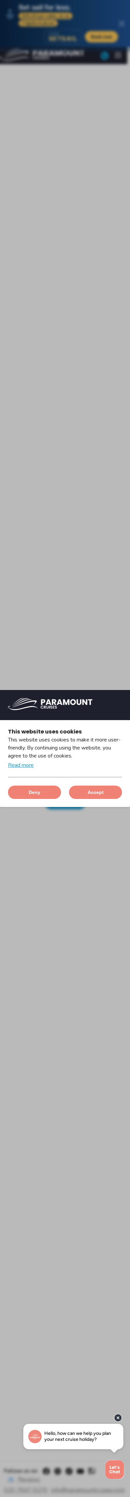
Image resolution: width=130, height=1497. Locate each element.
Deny (34, 792)
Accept (96, 792)
